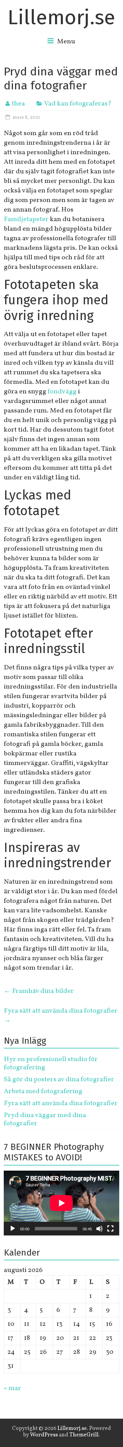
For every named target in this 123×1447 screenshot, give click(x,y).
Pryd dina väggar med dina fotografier (45, 1119)
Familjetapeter (26, 219)
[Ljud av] (99, 1228)
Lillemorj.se (61, 17)
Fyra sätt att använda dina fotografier (61, 1015)
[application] (61, 1203)
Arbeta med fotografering (43, 1091)
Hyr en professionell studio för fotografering (51, 1063)
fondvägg (62, 391)
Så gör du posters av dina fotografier (59, 1079)
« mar (12, 1388)
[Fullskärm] (110, 1228)
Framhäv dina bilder (39, 991)
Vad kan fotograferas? (77, 103)
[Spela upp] (12, 1228)
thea (18, 103)
